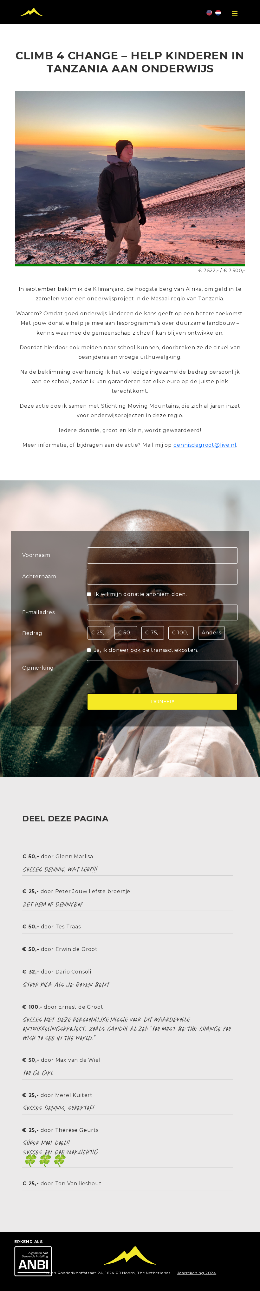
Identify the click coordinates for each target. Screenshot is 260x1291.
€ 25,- (99, 633)
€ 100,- (181, 633)
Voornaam (36, 555)
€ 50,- (126, 633)
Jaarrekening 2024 (197, 1272)
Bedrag (32, 633)
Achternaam (39, 576)
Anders (211, 633)
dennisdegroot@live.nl (205, 445)
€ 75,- (152, 633)
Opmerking (38, 668)
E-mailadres (38, 612)
